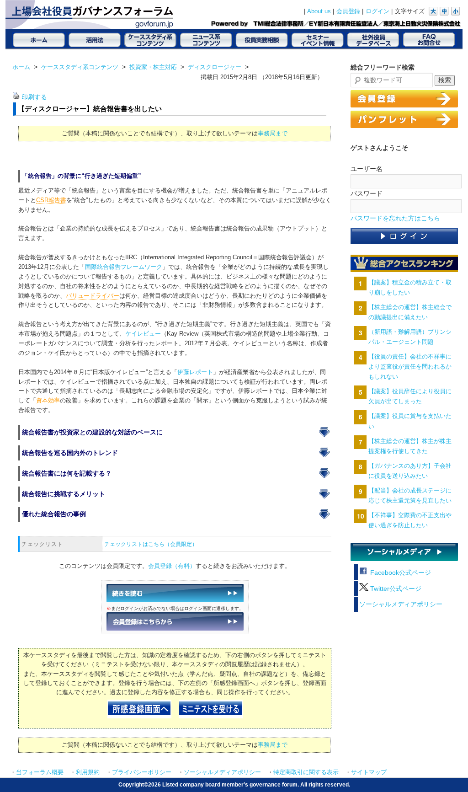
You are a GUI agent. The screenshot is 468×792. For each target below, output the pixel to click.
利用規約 (88, 772)
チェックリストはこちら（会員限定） (150, 544)
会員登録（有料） (172, 566)
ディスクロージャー (214, 67)
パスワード (367, 193)
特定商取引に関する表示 (306, 772)
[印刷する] (16, 97)
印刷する (34, 97)
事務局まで (272, 133)
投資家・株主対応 (153, 67)
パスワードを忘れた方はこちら (395, 218)
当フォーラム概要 (40, 772)
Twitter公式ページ (394, 588)
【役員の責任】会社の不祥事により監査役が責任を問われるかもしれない (410, 366)
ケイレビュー (143, 334)
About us (319, 11)
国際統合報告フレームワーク (123, 267)
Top (446, 770)
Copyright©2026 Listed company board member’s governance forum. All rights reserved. (234, 784)
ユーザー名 (367, 168)
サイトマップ (369, 772)
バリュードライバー (92, 296)
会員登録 (348, 11)
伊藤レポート (195, 372)
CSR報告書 (51, 200)
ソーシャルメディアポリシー (400, 604)
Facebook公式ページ (399, 572)
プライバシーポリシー (141, 772)
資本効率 (48, 400)
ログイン (377, 11)
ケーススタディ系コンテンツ (79, 67)
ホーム (21, 67)
